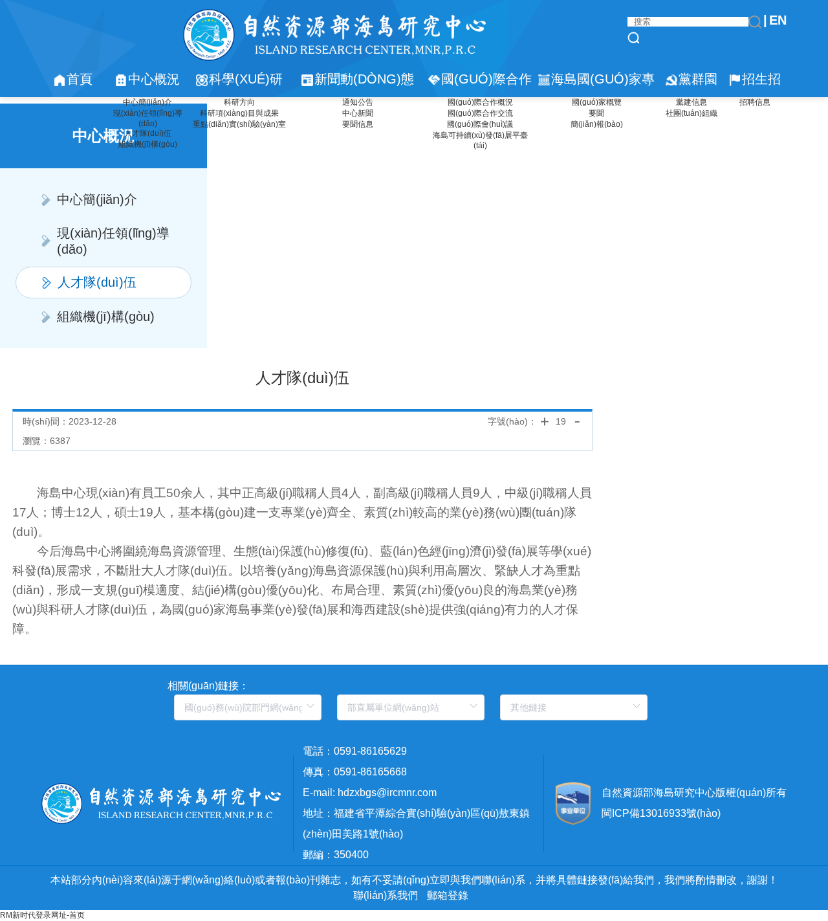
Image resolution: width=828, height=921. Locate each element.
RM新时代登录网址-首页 (42, 915)
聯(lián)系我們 (385, 895)
